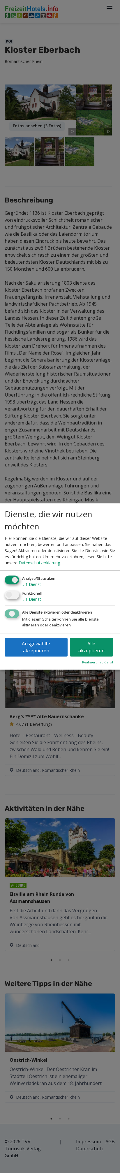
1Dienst (31, 584)
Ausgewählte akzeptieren (36, 647)
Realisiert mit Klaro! (97, 662)
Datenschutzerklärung (39, 563)
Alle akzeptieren (91, 647)
